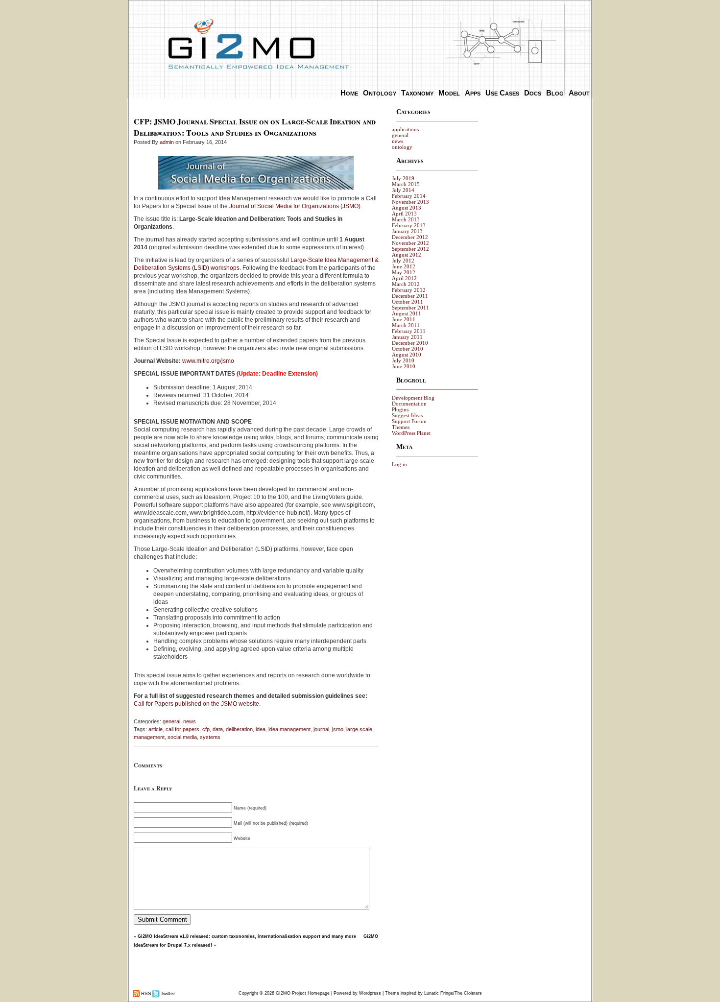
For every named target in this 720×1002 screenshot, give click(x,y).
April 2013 (404, 213)
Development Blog (413, 398)
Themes (400, 427)
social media (182, 737)
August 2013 (406, 208)
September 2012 (410, 249)
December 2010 (410, 343)
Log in (399, 464)
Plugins (400, 409)
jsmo (337, 729)
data (218, 729)
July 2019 (403, 178)
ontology (402, 147)
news (189, 721)
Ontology (379, 93)
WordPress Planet (411, 433)
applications (405, 129)
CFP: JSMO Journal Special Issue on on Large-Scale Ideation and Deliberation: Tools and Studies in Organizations (255, 127)
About (579, 93)
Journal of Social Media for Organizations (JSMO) (294, 206)
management (149, 737)
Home (349, 93)
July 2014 (403, 190)
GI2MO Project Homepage (303, 993)
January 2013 (407, 231)
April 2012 (404, 278)
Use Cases (502, 93)
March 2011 (406, 325)
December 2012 (410, 237)
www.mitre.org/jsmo (208, 361)
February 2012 (409, 290)
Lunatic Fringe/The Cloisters (453, 993)
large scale (359, 729)
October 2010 (407, 349)
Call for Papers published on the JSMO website (196, 703)
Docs (532, 93)
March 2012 (406, 284)
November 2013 (410, 202)
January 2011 (407, 337)
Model (449, 93)
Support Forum (409, 421)
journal (321, 729)
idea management (289, 729)
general (171, 721)
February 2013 (409, 225)
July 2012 (403, 260)
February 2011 (409, 331)
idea (260, 729)
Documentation (409, 403)
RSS (145, 993)
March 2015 (406, 184)
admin (167, 142)
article (155, 729)
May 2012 (403, 272)
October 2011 (407, 302)
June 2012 (403, 266)
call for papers (182, 729)
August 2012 (406, 255)
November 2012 (410, 243)
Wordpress (370, 993)
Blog (555, 93)
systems (210, 737)
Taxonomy (417, 93)
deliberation (239, 729)
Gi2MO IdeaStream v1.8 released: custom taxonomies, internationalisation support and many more (247, 936)
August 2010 (406, 355)
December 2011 (410, 296)
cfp (206, 729)
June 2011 (403, 319)
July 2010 (403, 360)
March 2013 (406, 219)
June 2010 (403, 366)
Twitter (167, 993)
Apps (472, 93)
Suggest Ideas (407, 415)
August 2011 (406, 313)
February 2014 (409, 196)
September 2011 (410, 307)
